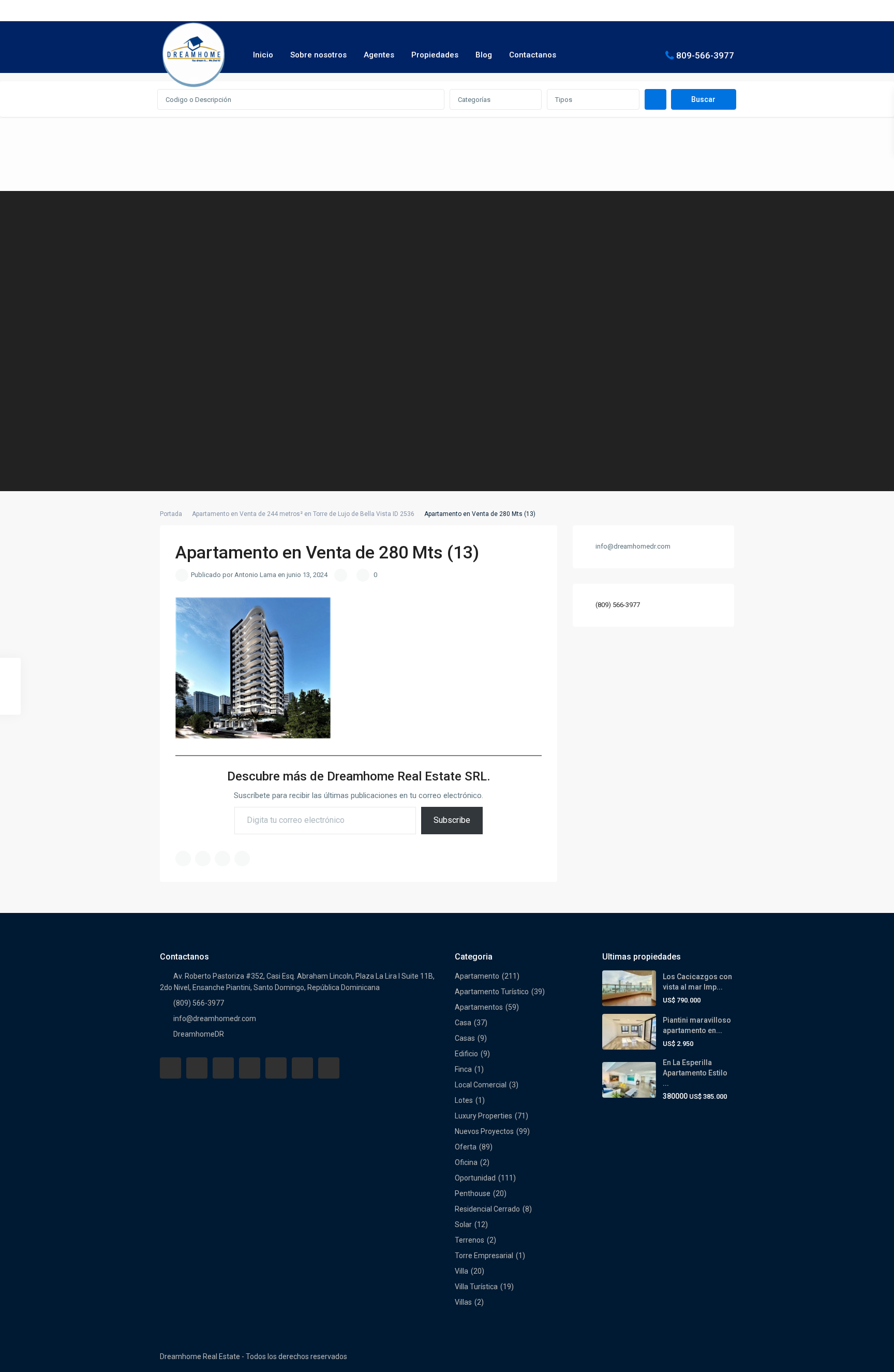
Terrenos (469, 1240)
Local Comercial (480, 1085)
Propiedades (434, 55)
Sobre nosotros (318, 55)
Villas (463, 1302)
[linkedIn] (249, 1068)
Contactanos (532, 55)
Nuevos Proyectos (484, 1131)
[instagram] (328, 1068)
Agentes (379, 55)
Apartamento (477, 976)
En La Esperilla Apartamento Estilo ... (695, 1072)
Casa (463, 1023)
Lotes (464, 1100)
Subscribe (452, 820)
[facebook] (170, 1068)
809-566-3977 (705, 55)
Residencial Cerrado (487, 1209)
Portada (171, 514)
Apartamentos (479, 1007)
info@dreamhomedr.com (214, 1018)
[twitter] (223, 1068)
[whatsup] (196, 1068)
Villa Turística (476, 1286)
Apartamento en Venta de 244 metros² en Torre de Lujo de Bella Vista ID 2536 (303, 514)
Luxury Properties (483, 1116)
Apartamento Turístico (492, 991)
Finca (463, 1069)
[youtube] (302, 1068)
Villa (461, 1271)
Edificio (466, 1054)
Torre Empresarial (484, 1255)
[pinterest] (276, 1068)
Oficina (466, 1162)
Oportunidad (475, 1178)
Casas (465, 1038)
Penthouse (472, 1193)
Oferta (465, 1147)
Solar (463, 1224)
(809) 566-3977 (617, 605)
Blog (483, 55)
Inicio (263, 55)
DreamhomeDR (198, 1034)
